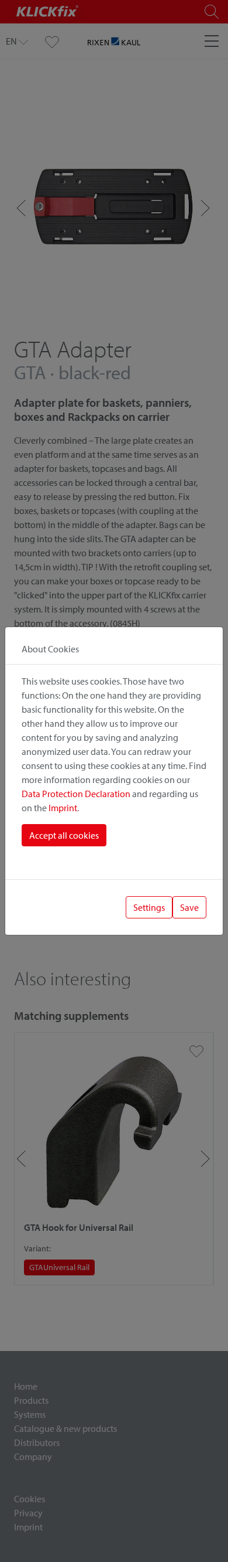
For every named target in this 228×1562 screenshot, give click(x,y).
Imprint (63, 808)
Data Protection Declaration (76, 793)
